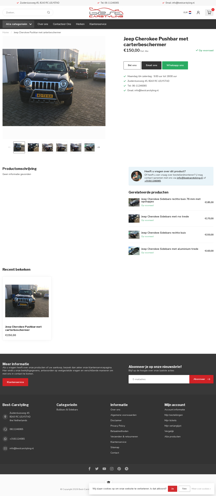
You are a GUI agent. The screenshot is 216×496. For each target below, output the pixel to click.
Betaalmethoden (119, 431)
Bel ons (132, 65)
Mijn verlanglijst (173, 425)
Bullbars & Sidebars (67, 409)
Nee (184, 488)
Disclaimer (116, 420)
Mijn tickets (171, 420)
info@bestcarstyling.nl (190, 177)
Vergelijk (169, 431)
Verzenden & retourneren (124, 436)
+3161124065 (17, 438)
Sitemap (115, 447)
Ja (172, 488)
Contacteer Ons (62, 24)
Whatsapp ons (175, 65)
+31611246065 (152, 181)
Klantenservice (97, 24)
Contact (115, 452)
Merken (80, 24)
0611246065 (16, 429)
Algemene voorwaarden (124, 415)
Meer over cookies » (201, 488)
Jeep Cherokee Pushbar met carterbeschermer (37, 32)
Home (6, 32)
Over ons (43, 24)
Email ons (151, 65)
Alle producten (173, 436)
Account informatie (175, 409)
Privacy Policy (118, 425)
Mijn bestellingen (174, 415)
